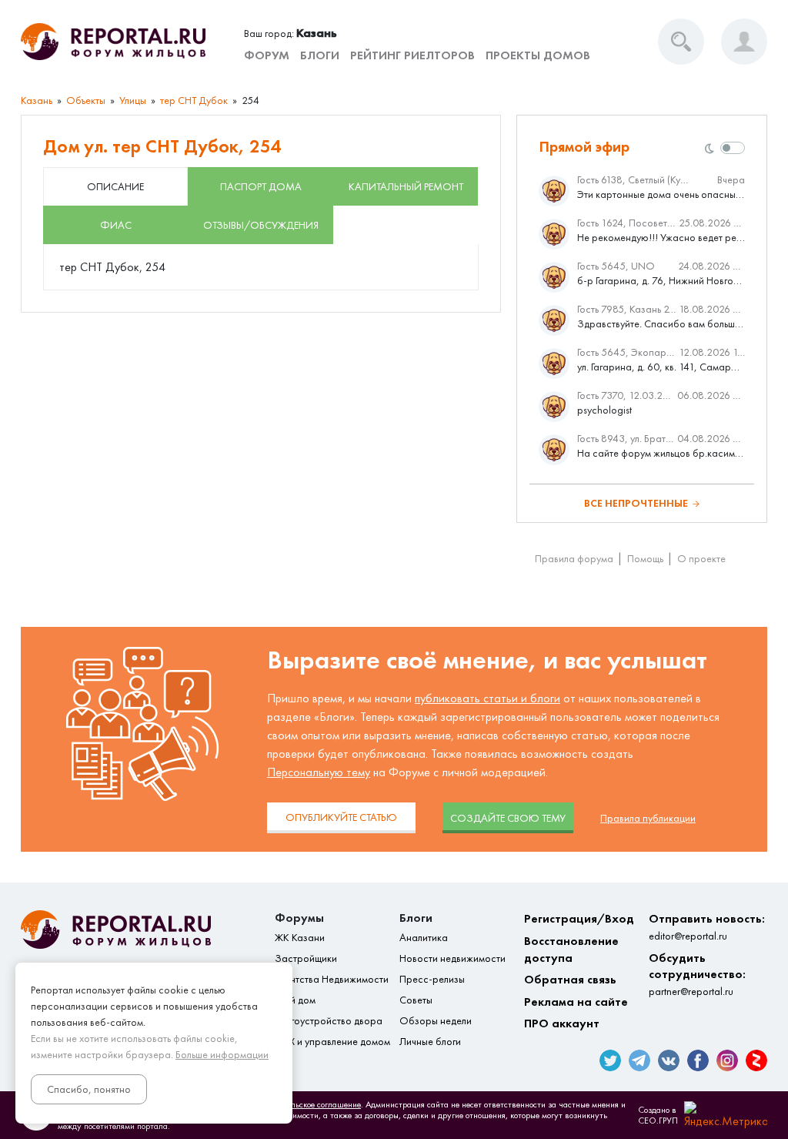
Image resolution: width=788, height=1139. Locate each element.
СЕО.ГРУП (658, 1120)
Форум (266, 55)
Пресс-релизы (432, 979)
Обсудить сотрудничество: (697, 974)
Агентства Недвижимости (332, 979)
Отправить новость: (707, 927)
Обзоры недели (435, 1020)
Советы (415, 1000)
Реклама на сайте (576, 1001)
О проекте (701, 558)
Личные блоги (430, 1041)
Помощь (645, 558)
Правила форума (574, 558)
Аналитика (423, 937)
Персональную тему (318, 772)
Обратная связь (570, 979)
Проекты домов (538, 55)
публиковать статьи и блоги (487, 698)
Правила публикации (648, 818)
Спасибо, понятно (89, 1089)
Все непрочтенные (636, 503)
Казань (36, 100)
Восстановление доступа (571, 949)
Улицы (132, 100)
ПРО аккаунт (561, 1023)
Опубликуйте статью (341, 817)
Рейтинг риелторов (412, 55)
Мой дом (295, 1000)
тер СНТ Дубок (194, 100)
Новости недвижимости (452, 958)
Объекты (85, 100)
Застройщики (306, 958)
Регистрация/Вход (579, 918)
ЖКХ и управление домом (332, 1041)
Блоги (319, 55)
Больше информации (222, 1054)
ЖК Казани (300, 937)
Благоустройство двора (328, 1020)
